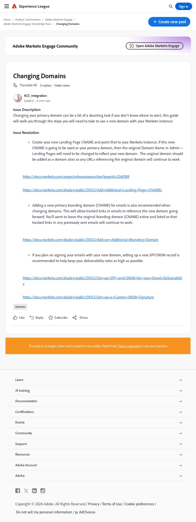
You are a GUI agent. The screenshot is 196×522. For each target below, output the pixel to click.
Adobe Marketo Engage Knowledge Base (27, 24)
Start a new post (129, 346)
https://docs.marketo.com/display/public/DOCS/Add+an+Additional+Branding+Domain (90, 239)
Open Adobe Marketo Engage (158, 46)
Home (7, 19)
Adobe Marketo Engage (59, 19)
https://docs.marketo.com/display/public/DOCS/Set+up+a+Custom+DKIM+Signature (88, 297)
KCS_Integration (35, 95)
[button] (169, 22)
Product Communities (28, 19)
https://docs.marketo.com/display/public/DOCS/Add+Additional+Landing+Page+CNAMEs (92, 189)
